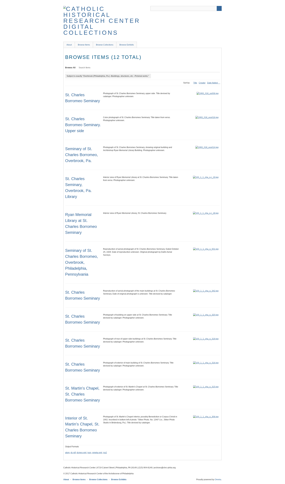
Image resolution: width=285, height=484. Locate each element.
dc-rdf (73, 452)
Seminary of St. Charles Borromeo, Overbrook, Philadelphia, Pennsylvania (81, 262)
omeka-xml (97, 452)
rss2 (105, 452)
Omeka (218, 479)
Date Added (212, 83)
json (89, 452)
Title (195, 83)
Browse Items (84, 45)
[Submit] (219, 8)
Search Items (84, 67)
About (69, 45)
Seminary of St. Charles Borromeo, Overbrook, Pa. (81, 155)
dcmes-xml (81, 452)
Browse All (70, 67)
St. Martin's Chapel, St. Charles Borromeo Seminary (82, 394)
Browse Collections (104, 45)
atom (67, 452)
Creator (202, 83)
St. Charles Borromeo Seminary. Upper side (83, 125)
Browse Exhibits (126, 45)
